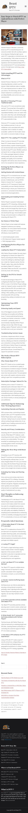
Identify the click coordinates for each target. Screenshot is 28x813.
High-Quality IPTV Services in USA (9, 752)
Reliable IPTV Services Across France (10, 757)
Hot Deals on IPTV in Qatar (7, 781)
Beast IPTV (13, 5)
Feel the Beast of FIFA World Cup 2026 (12, 678)
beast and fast (7, 702)
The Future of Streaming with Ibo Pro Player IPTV (13, 682)
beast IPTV (13, 702)
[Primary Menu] (25, 6)
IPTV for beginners (13, 705)
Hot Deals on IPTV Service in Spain (9, 784)
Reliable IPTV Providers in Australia (9, 755)
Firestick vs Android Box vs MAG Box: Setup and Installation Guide (13, 686)
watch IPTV (3, 711)
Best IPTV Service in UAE (7, 774)
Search (3, 663)
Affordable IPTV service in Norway (9, 771)
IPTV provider (4, 707)
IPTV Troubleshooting (6, 709)
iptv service (10, 707)
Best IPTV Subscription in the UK (9, 750)
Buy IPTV (19, 702)
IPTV (23, 702)
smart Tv (19, 709)
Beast (2, 702)
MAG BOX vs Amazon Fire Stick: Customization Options (10, 696)
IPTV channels (4, 705)
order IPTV (14, 709)
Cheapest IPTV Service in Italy (8, 776)
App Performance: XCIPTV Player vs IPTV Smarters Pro (12, 691)
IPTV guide (20, 705)
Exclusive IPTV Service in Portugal (9, 779)
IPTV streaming (17, 707)
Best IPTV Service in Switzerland (9, 762)
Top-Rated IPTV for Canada (8, 760)
